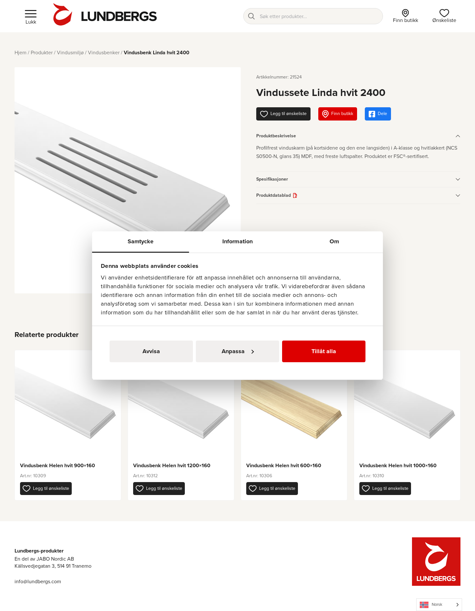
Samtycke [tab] (141, 241)
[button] (46, 488)
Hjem (20, 52)
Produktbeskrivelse (276, 135)
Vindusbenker (104, 52)
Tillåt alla (323, 351)
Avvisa (151, 351)
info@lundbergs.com (38, 581)
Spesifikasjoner (272, 179)
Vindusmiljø (70, 52)
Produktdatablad (273, 195)
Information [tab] (237, 241)
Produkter (42, 52)
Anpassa (233, 351)
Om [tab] (334, 241)
